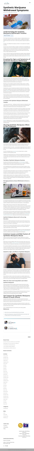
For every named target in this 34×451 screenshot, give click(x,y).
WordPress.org (5, 417)
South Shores (28, 55)
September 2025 (5, 362)
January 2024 (5, 393)
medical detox (15, 151)
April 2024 (5, 388)
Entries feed (5, 414)
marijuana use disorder (15, 242)
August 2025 (5, 363)
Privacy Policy (6, 427)
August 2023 (5, 399)
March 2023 (5, 403)
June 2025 (5, 366)
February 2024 (5, 391)
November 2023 (5, 396)
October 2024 (5, 379)
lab (3, 41)
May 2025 (4, 368)
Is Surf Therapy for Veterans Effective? (9, 346)
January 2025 (5, 374)
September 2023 (5, 397)
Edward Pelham (6, 12)
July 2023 (4, 400)
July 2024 (4, 383)
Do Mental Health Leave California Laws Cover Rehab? (11, 341)
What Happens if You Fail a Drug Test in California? (11, 343)
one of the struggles (22, 162)
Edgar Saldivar (11, 322)
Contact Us (5, 425)
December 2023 (5, 394)
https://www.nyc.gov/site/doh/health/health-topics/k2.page (14, 312)
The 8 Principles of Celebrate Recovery (9, 344)
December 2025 (5, 357)
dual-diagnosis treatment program (24, 230)
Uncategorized (15, 12)
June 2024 (5, 385)
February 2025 (5, 372)
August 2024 (5, 382)
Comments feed (5, 416)
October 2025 (5, 360)
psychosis (7, 90)
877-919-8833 (8, 440)
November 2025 (5, 358)
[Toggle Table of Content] (12, 35)
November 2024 (5, 377)
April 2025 (5, 369)
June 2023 (5, 402)
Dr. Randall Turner (12, 328)
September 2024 (5, 380)
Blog (4, 428)
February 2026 (5, 355)
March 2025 (5, 371)
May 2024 (4, 386)
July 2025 (4, 365)
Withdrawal (5, 120)
